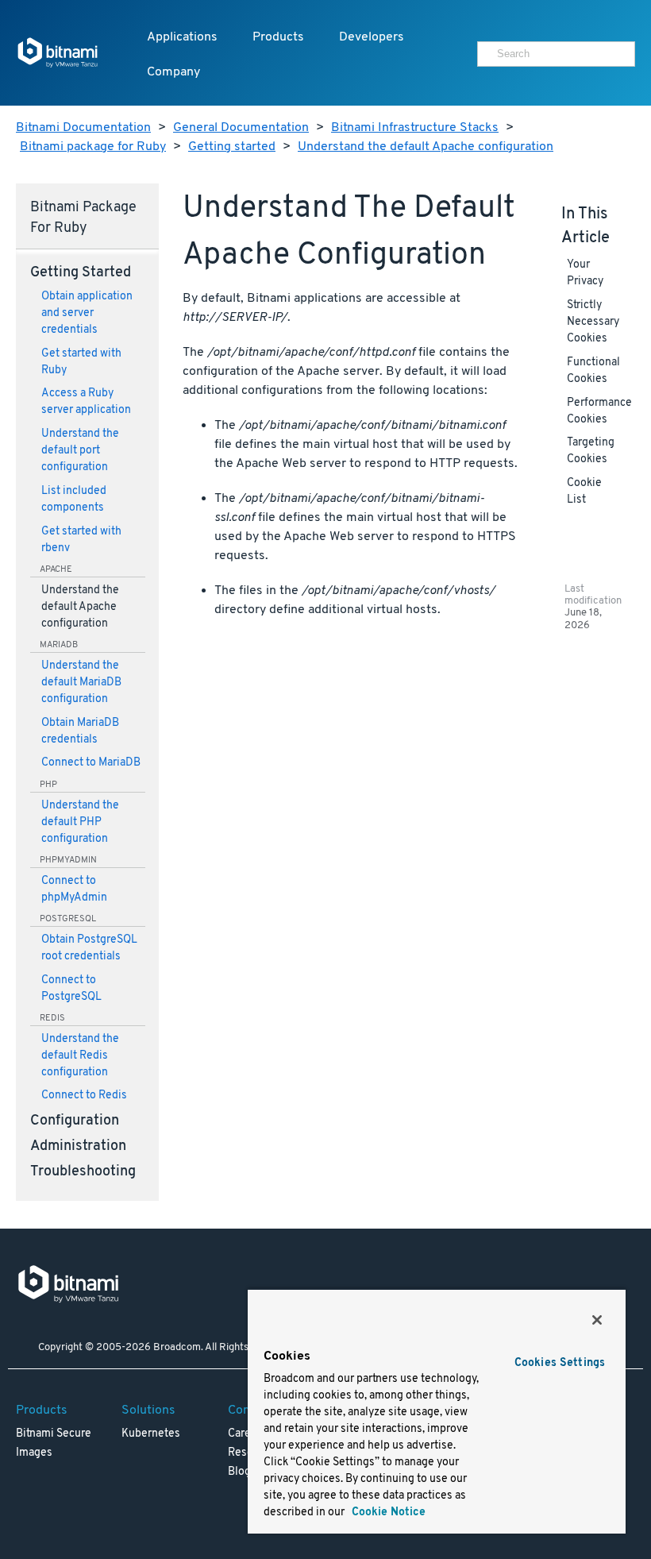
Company (173, 72)
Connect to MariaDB (91, 763)
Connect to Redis (84, 1095)
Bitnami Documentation (83, 128)
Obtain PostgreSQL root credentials (89, 948)
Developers (371, 37)
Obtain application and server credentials (87, 313)
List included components (73, 499)
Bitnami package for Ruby (93, 147)
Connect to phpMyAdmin (74, 889)
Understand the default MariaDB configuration (81, 682)
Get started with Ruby (81, 362)
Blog (239, 1472)
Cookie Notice (387, 1512)
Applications (182, 37)
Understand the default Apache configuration (425, 147)
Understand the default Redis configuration (80, 1055)
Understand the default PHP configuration (80, 822)
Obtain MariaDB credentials (80, 731)
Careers (247, 1434)
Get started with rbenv (81, 540)
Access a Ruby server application (86, 402)
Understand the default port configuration (80, 450)
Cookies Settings (559, 1363)
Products (278, 37)
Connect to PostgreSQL (71, 989)
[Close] (597, 1319)
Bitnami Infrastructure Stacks (415, 128)
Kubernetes (150, 1434)
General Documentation (241, 128)
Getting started (231, 147)
